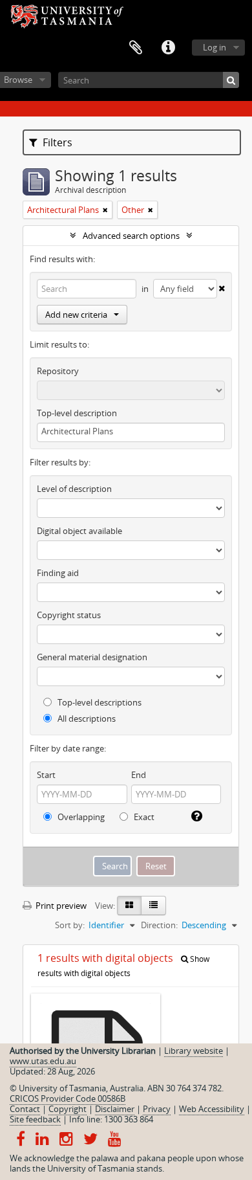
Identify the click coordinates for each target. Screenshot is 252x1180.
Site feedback (35, 1119)
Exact (143, 817)
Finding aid (58, 573)
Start (46, 775)
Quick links (168, 48)
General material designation (92, 657)
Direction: (159, 925)
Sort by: (70, 925)
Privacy (157, 1109)
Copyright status (69, 615)
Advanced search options (131, 235)
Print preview (60, 905)
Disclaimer (114, 1109)
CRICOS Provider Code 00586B (67, 1098)
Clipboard (136, 48)
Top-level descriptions (99, 702)
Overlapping (80, 817)
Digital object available (79, 531)
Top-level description (77, 413)
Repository (58, 371)
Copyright (67, 1109)
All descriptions (86, 718)
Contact (25, 1109)
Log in (214, 47)
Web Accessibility (211, 1109)
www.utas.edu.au (43, 1061)
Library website (193, 1050)
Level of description (74, 489)
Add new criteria (76, 314)
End (138, 775)
